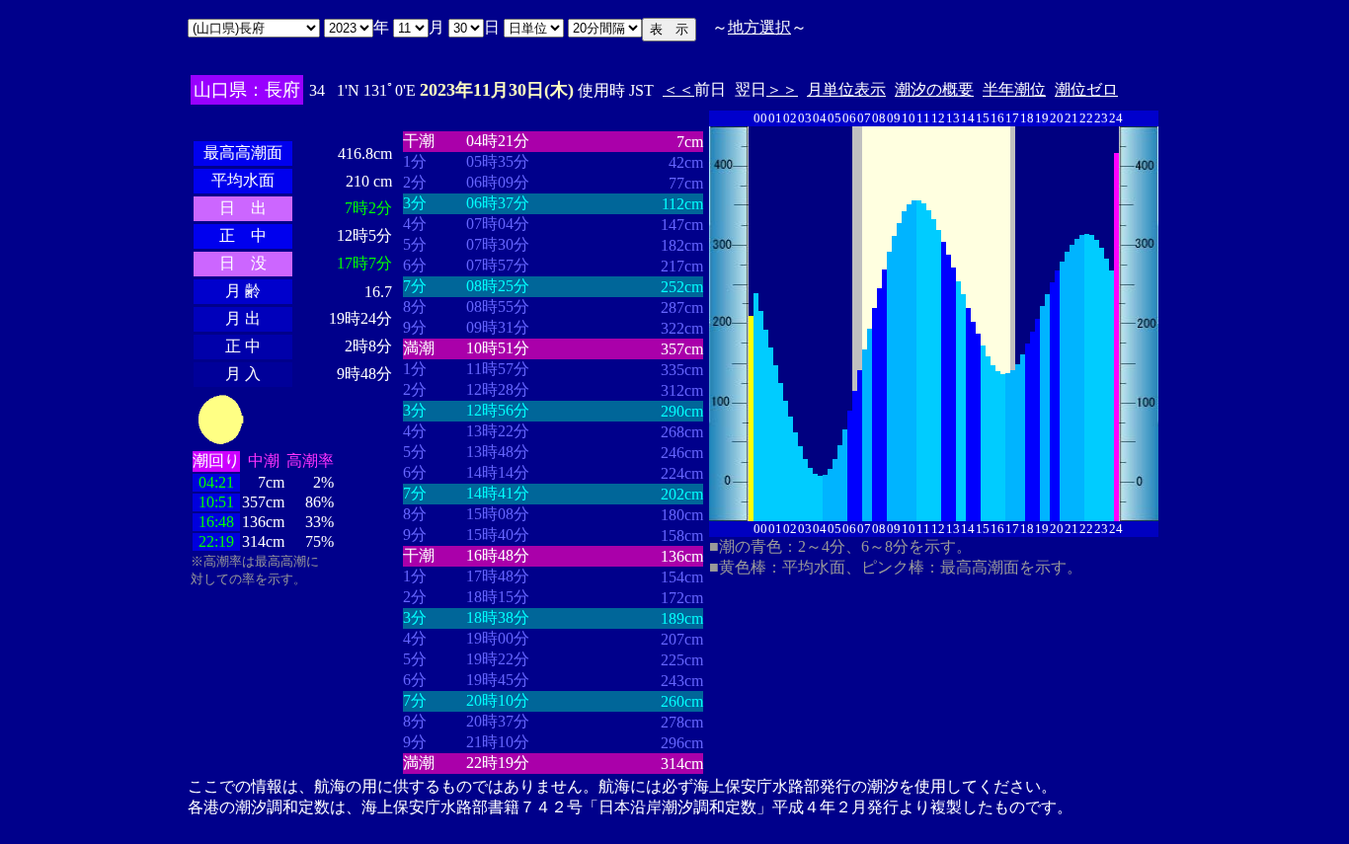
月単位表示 (846, 89)
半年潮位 (1014, 89)
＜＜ (678, 89)
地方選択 (759, 27)
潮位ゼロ (1086, 89)
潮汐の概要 (934, 89)
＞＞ (782, 89)
